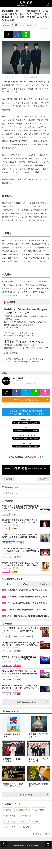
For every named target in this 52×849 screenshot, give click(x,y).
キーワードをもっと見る (38, 834)
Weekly (26, 584)
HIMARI (25, 827)
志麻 (36, 821)
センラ (25, 821)
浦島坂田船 (10, 815)
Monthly (43, 584)
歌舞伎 (9, 809)
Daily (9, 584)
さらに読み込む (26, 794)
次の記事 (43, 479)
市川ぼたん (27, 815)
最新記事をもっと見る (26, 702)
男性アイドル (11, 493)
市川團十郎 (23, 809)
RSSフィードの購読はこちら (27, 399)
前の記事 (9, 479)
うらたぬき (10, 821)
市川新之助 (39, 809)
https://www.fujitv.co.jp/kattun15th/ (19, 335)
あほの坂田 (10, 827)
